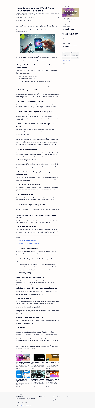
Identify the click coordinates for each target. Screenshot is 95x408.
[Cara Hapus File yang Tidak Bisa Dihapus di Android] (52, 357)
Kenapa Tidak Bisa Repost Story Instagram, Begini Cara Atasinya (70, 20)
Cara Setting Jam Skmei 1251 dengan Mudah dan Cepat (69, 29)
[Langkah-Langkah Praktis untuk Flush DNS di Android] (38, 374)
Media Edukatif (41, 396)
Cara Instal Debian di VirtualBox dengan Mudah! (70, 46)
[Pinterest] (21, 402)
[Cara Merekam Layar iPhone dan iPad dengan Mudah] (52, 374)
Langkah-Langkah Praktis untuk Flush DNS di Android (37, 380)
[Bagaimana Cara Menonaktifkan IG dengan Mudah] (23, 357)
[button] (77, 2)
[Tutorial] (69, 18)
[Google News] (26, 402)
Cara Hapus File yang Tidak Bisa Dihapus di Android (52, 363)
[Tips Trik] (69, 31)
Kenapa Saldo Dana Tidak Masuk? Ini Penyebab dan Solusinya (21, 380)
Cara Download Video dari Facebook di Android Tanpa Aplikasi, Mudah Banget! (70, 34)
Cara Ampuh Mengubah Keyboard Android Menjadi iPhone (28, 243)
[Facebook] (17, 402)
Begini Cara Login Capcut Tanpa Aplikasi (70, 40)
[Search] (79, 2)
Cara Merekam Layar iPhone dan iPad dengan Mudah (52, 380)
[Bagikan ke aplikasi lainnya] (33, 20)
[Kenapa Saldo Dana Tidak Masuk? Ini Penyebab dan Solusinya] (23, 374)
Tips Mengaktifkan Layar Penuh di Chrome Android (37, 363)
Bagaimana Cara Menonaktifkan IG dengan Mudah (23, 363)
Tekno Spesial (18, 2)
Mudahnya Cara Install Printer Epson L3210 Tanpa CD (27, 240)
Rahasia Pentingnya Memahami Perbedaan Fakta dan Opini (29, 241)
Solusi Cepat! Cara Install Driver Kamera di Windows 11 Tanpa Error (30, 239)
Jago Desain (39, 405)
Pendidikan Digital (42, 398)
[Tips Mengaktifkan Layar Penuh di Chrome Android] (38, 357)
